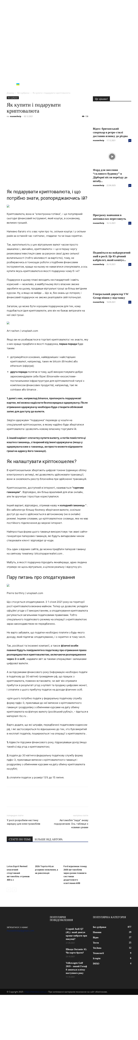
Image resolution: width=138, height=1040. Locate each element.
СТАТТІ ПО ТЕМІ (20, 839)
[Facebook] (10, 124)
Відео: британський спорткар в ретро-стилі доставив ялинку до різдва (110, 132)
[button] (127, 76)
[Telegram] (41, 124)
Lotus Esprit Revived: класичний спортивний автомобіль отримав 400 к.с (18, 873)
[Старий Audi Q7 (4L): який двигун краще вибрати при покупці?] (56, 932)
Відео (35, 76)
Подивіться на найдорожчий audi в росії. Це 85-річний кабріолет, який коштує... (111, 256)
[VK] (17, 124)
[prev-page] (9, 890)
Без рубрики (48, 84)
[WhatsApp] (48, 124)
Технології (76, 76)
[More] (72, 124)
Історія (92, 76)
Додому (10, 92)
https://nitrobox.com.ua (36, 991)
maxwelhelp (15, 116)
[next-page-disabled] (14, 890)
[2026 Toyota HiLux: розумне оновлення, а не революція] (47, 855)
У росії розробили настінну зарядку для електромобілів (23, 822)
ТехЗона (59, 76)
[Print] (64, 124)
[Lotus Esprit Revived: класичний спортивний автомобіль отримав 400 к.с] (19, 855)
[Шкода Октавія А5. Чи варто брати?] (56, 952)
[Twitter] (25, 124)
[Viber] (33, 124)
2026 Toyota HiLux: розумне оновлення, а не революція (46, 869)
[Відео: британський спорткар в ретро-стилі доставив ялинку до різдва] (112, 115)
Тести (46, 76)
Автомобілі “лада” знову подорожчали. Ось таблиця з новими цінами (71, 824)
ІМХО (103, 76)
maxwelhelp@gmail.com (20, 930)
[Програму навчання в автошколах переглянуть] (112, 201)
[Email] (56, 124)
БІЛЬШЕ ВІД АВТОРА (49, 839)
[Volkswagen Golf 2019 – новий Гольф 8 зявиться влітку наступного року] (56, 966)
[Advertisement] (69, 47)
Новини (22, 76)
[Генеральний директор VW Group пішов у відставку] (112, 280)
